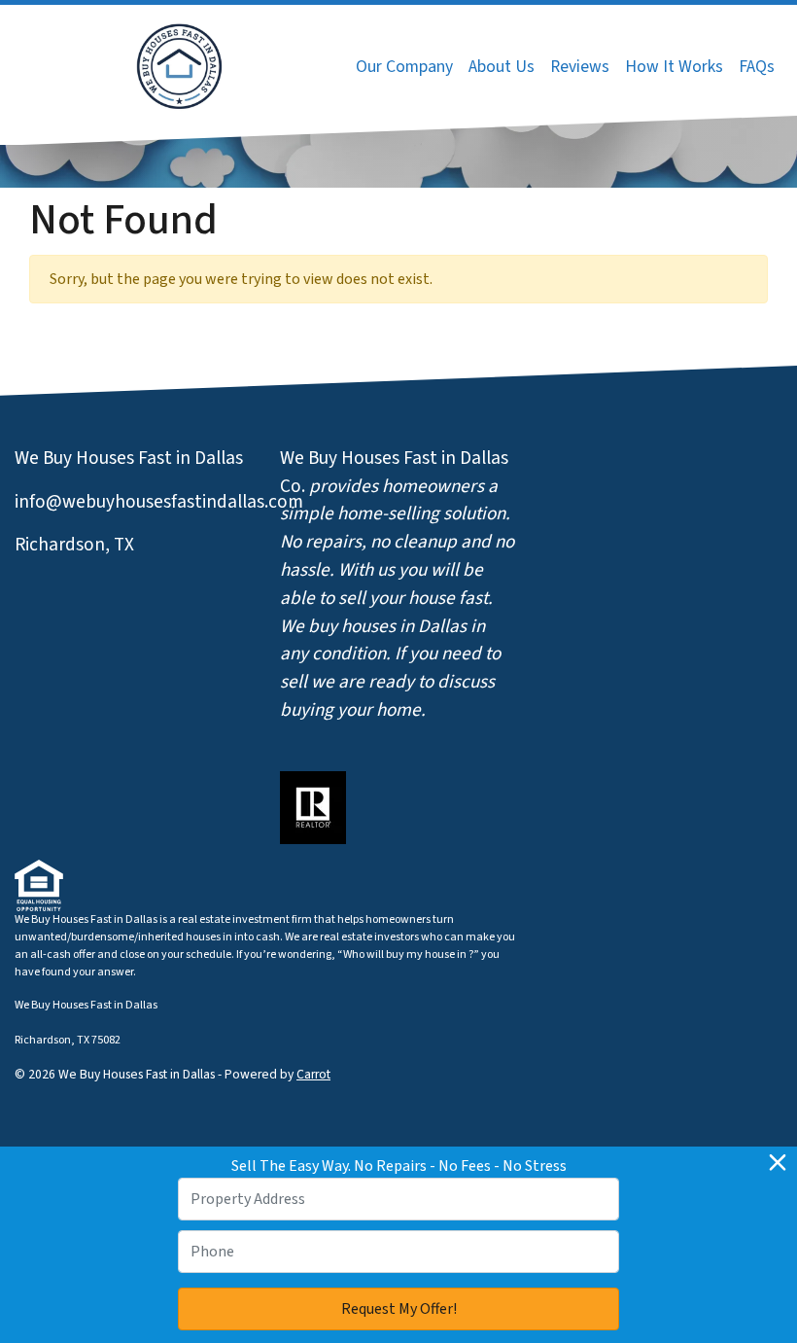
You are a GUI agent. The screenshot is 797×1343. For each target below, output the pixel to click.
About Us (501, 66)
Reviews (579, 66)
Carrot (313, 1074)
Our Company (404, 66)
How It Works (674, 66)
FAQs (757, 66)
